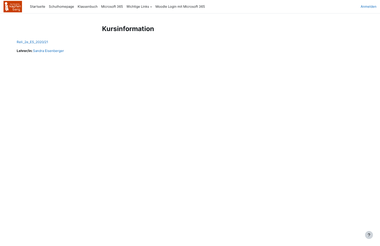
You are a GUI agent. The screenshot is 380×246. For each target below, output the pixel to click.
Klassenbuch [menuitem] (88, 6)
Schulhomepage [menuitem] (61, 6)
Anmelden (368, 6)
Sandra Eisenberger (48, 51)
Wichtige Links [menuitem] (137, 6)
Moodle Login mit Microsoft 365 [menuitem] (180, 6)
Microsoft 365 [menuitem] (112, 6)
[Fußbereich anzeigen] (369, 235)
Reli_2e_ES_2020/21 (32, 42)
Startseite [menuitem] (37, 6)
